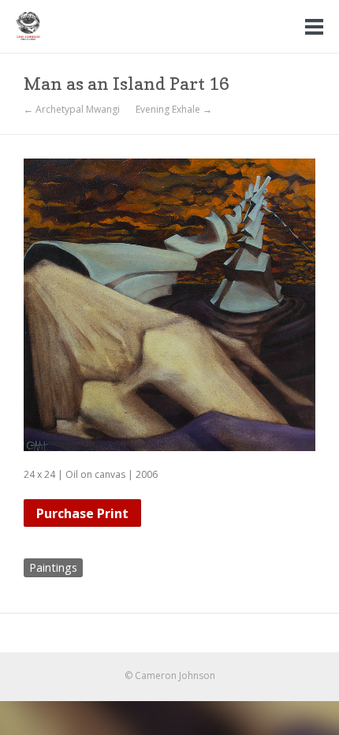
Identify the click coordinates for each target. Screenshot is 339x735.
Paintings (53, 567)
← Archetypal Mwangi (72, 109)
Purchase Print (82, 513)
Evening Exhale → (174, 109)
